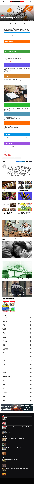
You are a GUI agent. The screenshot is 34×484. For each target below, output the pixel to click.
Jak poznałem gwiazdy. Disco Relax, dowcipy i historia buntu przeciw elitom (24, 213)
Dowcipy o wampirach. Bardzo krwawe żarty (24, 201)
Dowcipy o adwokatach (7, 61)
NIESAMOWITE (4, 341)
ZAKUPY (3, 399)
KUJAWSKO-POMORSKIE (6, 361)
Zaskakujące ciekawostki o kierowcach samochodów (13, 431)
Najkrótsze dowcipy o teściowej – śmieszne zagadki (13, 452)
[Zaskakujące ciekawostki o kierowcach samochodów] (4, 432)
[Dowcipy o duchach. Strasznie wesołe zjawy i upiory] (9, 185)
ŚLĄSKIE (4, 357)
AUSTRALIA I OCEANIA (6, 349)
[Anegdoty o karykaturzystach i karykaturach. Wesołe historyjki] (9, 207)
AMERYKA (4, 345)
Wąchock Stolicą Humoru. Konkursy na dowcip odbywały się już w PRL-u (23, 190)
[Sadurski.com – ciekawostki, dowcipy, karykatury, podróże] (17, 1)
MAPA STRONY (24, 481)
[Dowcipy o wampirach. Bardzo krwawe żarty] (25, 196)
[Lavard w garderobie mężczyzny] (17, 289)
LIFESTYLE (3, 333)
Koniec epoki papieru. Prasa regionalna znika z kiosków (14, 417)
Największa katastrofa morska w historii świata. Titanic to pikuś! (15, 278)
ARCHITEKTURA (4, 317)
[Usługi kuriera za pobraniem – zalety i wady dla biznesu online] (4, 439)
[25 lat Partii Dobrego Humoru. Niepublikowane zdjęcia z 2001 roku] (4, 423)
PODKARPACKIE (5, 369)
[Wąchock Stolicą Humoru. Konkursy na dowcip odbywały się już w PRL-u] (25, 185)
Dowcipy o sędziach (7, 154)
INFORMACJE (4, 328)
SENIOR (3, 384)
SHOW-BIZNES (4, 385)
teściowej (23, 119)
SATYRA (3, 383)
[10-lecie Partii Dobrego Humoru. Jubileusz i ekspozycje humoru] (4, 465)
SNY (3, 387)
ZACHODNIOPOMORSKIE (6, 376)
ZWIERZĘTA (4, 401)
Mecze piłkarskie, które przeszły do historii (12, 459)
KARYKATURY (4, 329)
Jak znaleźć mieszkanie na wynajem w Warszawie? (13, 447)
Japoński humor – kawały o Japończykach (12, 473)
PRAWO (3, 380)
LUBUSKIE (4, 364)
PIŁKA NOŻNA (5, 389)
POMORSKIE (4, 372)
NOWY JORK (6, 348)
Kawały (12, 151)
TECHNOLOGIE (4, 392)
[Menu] (3, 1)
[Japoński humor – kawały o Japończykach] (4, 474)
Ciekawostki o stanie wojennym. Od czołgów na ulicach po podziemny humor (17, 468)
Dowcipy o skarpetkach (8, 155)
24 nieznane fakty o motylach (10, 443)
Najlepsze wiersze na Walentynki (9, 259)
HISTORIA (3, 325)
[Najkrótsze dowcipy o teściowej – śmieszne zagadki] (4, 453)
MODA (3, 336)
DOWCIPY (3, 15)
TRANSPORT (4, 393)
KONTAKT (10, 481)
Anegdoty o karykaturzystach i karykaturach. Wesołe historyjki (7, 213)
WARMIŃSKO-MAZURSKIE (6, 373)
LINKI (13, 481)
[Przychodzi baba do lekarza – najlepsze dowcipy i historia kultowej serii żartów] (17, 228)
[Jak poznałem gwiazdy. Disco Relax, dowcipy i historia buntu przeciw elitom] (25, 207)
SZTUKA (3, 391)
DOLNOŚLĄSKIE (5, 360)
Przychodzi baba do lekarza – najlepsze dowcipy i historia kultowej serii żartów (16, 239)
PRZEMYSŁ (3, 381)
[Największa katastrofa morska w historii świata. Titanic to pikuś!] (17, 269)
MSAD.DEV (20, 480)
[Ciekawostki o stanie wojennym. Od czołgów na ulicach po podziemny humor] (4, 469)
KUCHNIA (3, 332)
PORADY (3, 377)
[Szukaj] (30, 1)
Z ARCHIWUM (4, 397)
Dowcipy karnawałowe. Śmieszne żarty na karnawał (8, 201)
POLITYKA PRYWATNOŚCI (18, 481)
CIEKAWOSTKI (4, 320)
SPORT (3, 388)
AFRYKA (4, 344)
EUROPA (4, 352)
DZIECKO (3, 324)
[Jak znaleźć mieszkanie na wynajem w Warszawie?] (4, 448)
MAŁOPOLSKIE (5, 365)
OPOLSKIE (4, 368)
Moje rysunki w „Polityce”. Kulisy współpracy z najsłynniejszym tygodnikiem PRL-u (18, 426)
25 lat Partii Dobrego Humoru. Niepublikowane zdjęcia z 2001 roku (15, 422)
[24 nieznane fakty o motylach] (4, 444)
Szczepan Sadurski (10, 164)
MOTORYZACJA (4, 337)
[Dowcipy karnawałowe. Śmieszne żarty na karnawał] (9, 196)
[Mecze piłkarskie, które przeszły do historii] (4, 460)
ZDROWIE (3, 400)
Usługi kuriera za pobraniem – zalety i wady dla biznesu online (15, 438)
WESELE (3, 396)
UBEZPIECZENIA (4, 395)
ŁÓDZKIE (4, 356)
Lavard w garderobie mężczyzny (8, 298)
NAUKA (3, 340)
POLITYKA (3, 353)
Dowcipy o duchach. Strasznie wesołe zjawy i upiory (9, 190)
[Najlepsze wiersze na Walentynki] (17, 249)
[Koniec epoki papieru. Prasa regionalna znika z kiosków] (4, 418)
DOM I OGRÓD (4, 321)
